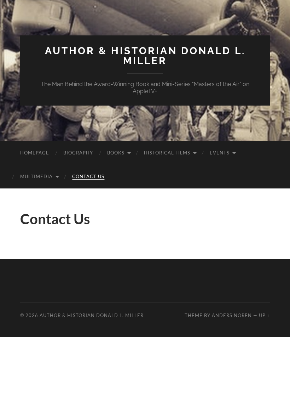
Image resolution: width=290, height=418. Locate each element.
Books (115, 153)
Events (220, 153)
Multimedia (36, 176)
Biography (78, 153)
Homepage (34, 153)
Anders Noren (232, 315)
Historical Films (167, 153)
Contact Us (88, 176)
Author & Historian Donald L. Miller (145, 56)
